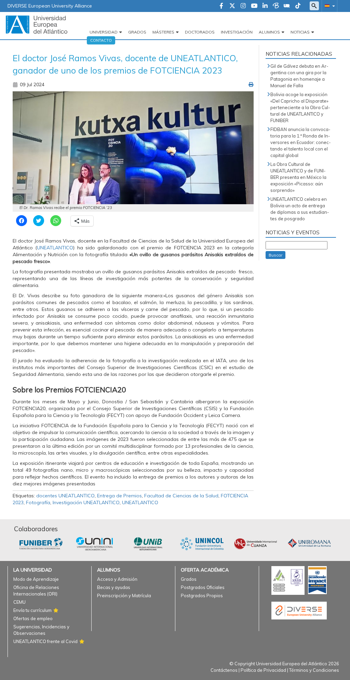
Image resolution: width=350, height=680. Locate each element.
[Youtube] (254, 6)
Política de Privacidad (263, 670)
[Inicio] (36, 24)
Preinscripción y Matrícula (124, 595)
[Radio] (287, 6)
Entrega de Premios (119, 496)
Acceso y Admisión (117, 579)
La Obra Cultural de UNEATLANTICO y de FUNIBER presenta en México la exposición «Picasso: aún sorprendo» (298, 177)
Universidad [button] (104, 32)
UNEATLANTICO (140, 502)
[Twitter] (232, 6)
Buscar (275, 255)
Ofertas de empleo (33, 618)
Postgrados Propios (202, 595)
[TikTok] (297, 6)
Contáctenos (224, 670)
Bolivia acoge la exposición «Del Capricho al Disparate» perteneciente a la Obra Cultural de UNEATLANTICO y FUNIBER (300, 107)
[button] (328, 5)
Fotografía (38, 502)
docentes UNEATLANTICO (65, 496)
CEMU (19, 602)
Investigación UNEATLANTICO (86, 502)
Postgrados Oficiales (203, 587)
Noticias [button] (300, 32)
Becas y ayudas (113, 587)
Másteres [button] (163, 32)
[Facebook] (221, 6)
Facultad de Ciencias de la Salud (181, 496)
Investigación (237, 32)
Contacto (101, 40)
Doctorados (200, 32)
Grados (137, 32)
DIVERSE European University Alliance (50, 6)
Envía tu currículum (32, 610)
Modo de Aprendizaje (36, 579)
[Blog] (276, 6)
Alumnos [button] (269, 32)
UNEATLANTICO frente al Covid (45, 641)
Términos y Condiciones (314, 670)
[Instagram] (243, 6)
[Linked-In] (265, 6)
